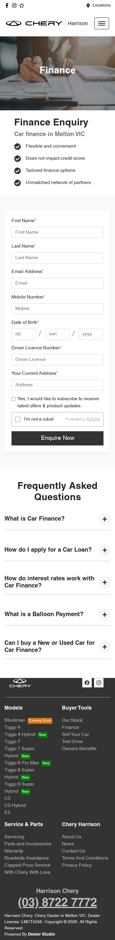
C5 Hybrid (15, 805)
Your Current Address (35, 373)
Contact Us (73, 851)
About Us (71, 837)
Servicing (14, 837)
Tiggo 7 (12, 741)
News (68, 844)
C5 (7, 798)
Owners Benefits (79, 749)
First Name (24, 221)
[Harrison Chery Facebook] (8, 5)
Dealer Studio (41, 934)
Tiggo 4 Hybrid (19, 734)
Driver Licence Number (37, 348)
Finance (70, 727)
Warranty (13, 851)
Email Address (28, 271)
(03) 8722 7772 (57, 903)
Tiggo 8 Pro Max (21, 763)
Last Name (24, 246)
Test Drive (72, 741)
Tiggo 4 (12, 727)
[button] (101, 23)
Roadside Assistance (26, 858)
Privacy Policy (77, 865)
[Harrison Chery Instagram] (15, 5)
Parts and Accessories (27, 844)
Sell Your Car (75, 734)
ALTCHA (93, 419)
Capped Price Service (27, 865)
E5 (7, 812)
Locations (102, 5)
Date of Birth (25, 322)
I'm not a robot (38, 419)
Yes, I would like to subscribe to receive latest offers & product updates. (58, 402)
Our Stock (72, 720)
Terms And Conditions (85, 858)
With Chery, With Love (27, 872)
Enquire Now (57, 438)
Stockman (14, 720)
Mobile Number (28, 297)
